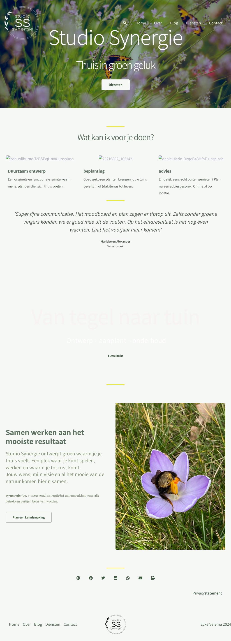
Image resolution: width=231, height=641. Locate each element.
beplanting (94, 171)
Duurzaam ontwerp (27, 171)
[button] (125, 23)
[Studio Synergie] (22, 22)
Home (141, 22)
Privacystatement (207, 593)
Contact (215, 22)
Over (158, 22)
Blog (174, 22)
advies (165, 171)
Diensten (193, 22)
